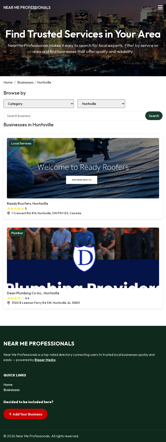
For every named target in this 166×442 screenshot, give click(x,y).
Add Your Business (27, 414)
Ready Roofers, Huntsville (27, 203)
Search (154, 116)
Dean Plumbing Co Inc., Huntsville (33, 293)
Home (8, 82)
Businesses (25, 82)
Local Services (21, 143)
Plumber (17, 233)
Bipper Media (45, 360)
